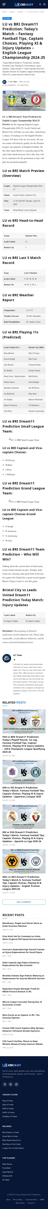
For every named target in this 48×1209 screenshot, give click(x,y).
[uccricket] (24, 4)
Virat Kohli (6, 1168)
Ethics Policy (20, 1203)
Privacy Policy (18, 1199)
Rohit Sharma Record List (11, 1140)
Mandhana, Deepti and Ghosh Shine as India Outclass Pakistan (22, 924)
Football (7, 18)
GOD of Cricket (8, 1108)
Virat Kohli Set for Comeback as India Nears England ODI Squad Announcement (23, 937)
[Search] (44, 4)
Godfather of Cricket (9, 1116)
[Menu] (4, 4)
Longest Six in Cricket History (13, 1148)
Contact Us (31, 1203)
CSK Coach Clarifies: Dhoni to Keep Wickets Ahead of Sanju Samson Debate (22, 1042)
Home (8, 1199)
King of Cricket (7, 1104)
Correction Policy (31, 1199)
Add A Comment (24, 902)
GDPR (42, 1199)
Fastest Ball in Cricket (10, 1136)
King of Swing (7, 1100)
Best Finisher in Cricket (10, 1132)
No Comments (10, 85)
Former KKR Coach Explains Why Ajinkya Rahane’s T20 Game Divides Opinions (23, 1029)
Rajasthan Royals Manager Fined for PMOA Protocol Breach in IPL (21, 990)
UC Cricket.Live (35, 1194)
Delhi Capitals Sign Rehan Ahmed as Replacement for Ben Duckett (20, 964)
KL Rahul (5, 1180)
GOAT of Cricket (8, 1112)
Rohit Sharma (7, 1164)
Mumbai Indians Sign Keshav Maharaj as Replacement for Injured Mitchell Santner (23, 977)
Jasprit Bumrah (7, 1172)
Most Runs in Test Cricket (11, 1144)
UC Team (13, 82)
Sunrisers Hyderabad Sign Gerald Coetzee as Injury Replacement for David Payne (23, 951)
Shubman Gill (7, 1176)
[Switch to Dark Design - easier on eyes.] (40, 4)
